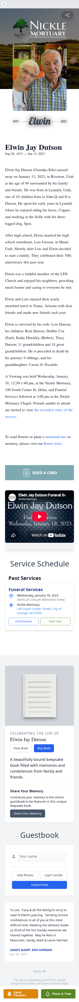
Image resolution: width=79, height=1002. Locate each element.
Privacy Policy (28, 983)
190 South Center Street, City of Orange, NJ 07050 (39, 611)
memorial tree (56, 436)
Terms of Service (51, 983)
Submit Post (39, 885)
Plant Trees (55, 621)
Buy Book (43, 748)
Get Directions (23, 621)
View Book (21, 748)
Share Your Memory (28, 813)
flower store (53, 443)
